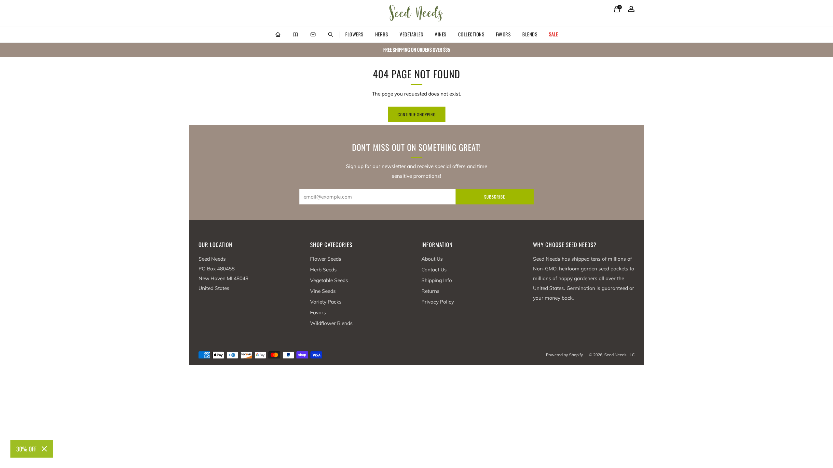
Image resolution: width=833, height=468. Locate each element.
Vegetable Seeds (329, 280)
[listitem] (416, 50)
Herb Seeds (323, 269)
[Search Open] (331, 35)
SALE (554, 34)
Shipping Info (436, 280)
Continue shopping (417, 114)
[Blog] (295, 35)
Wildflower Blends (331, 323)
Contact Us (434, 269)
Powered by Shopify (564, 354)
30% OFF (26, 449)
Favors (503, 34)
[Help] (313, 35)
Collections (471, 34)
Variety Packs (326, 302)
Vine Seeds (323, 291)
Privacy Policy (437, 302)
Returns (430, 291)
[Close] (44, 448)
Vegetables (411, 34)
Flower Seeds (325, 259)
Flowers (354, 34)
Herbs (381, 34)
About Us (432, 259)
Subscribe (494, 196)
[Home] (278, 35)
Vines (440, 34)
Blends (529, 34)
